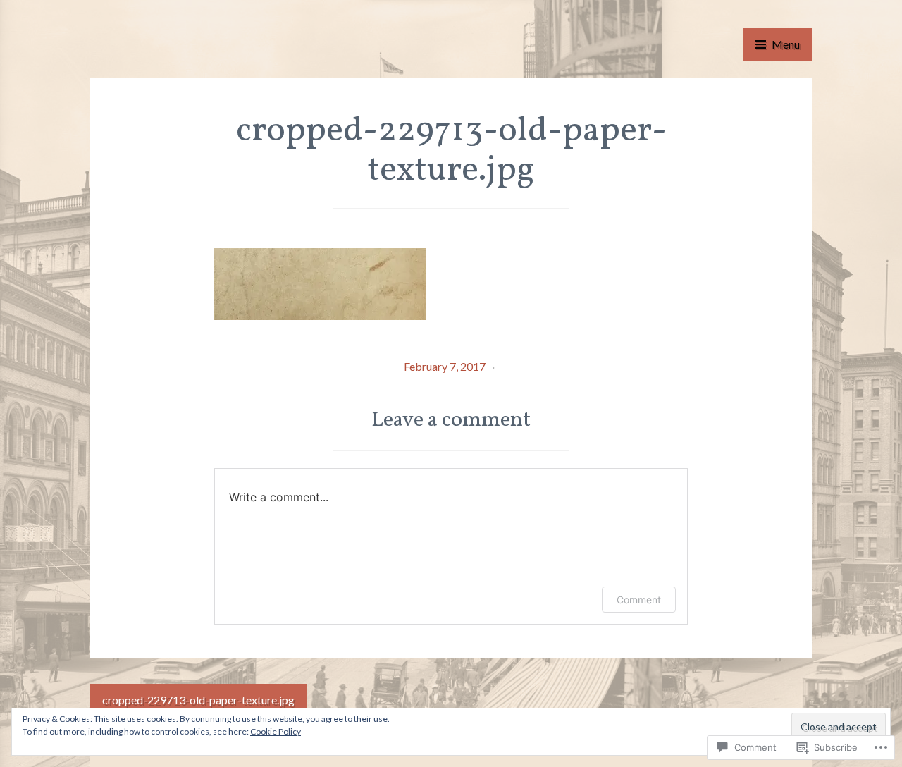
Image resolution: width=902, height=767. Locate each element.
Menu (786, 44)
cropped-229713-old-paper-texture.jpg (198, 699)
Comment (639, 600)
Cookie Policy (275, 731)
